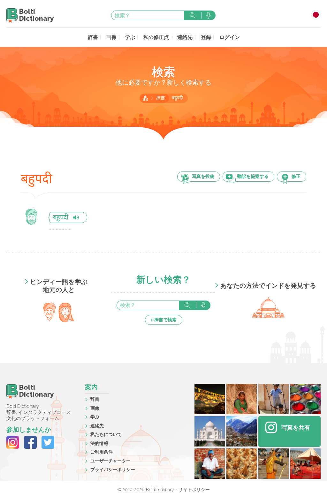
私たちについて (106, 434)
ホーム (145, 98)
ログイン (229, 37)
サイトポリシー (194, 489)
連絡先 (185, 37)
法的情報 (99, 443)
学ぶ (130, 37)
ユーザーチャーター (110, 460)
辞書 (93, 37)
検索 (192, 15)
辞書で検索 (165, 319)
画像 (111, 37)
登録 (206, 37)
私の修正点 (156, 37)
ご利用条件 (101, 451)
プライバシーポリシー (112, 469)
